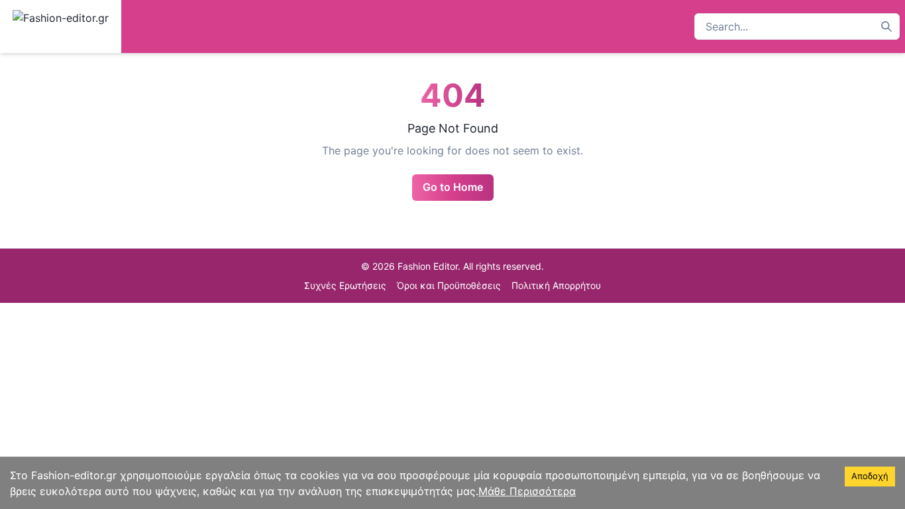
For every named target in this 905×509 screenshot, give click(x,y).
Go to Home (453, 187)
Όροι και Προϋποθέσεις (449, 285)
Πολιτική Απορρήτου (556, 285)
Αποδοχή (869, 476)
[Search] (886, 26)
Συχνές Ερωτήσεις (345, 285)
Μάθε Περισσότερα (527, 491)
